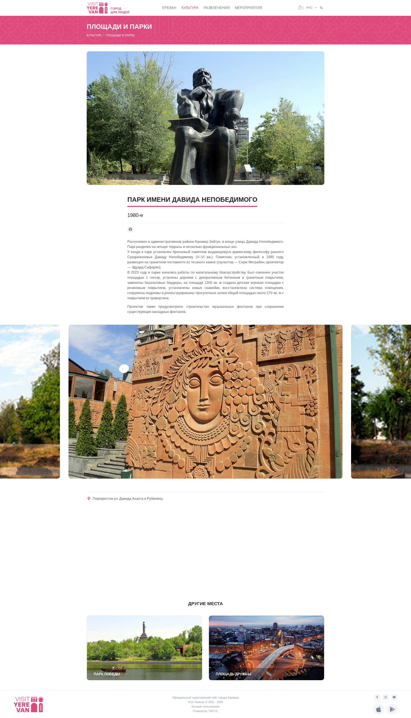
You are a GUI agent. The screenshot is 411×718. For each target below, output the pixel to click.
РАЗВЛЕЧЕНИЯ (217, 8)
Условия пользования (205, 706)
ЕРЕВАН (169, 8)
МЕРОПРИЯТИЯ (248, 8)
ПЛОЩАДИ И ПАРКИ (120, 35)
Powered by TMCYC (205, 711)
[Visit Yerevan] (99, 7)
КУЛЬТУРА (190, 8)
